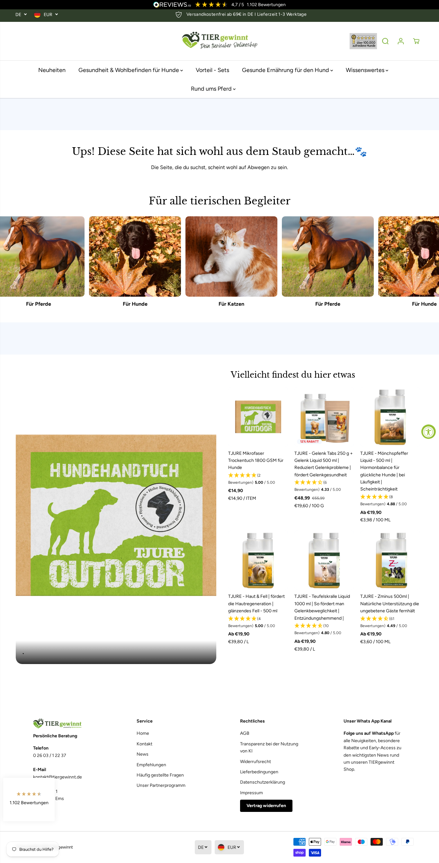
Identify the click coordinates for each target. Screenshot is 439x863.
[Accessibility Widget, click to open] (428, 431)
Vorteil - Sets (212, 70)
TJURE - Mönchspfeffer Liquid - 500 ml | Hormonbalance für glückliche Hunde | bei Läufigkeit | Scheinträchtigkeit (384, 471)
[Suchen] (385, 41)
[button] (258, 479)
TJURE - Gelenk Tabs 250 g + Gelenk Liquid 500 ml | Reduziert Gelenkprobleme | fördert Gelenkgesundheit (323, 464)
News (142, 754)
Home (143, 733)
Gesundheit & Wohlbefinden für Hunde (129, 70)
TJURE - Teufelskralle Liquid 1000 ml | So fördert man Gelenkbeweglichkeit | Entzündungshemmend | (322, 607)
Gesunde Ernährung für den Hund (286, 70)
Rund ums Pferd (212, 88)
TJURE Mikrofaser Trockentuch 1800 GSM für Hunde (255, 461)
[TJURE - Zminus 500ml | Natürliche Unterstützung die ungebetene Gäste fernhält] (390, 560)
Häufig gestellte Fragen (160, 775)
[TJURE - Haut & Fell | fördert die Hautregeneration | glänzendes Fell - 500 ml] (258, 560)
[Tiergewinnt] (219, 41)
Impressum (251, 793)
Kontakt (144, 744)
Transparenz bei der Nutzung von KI (269, 747)
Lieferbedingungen (259, 772)
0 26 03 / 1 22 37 (49, 755)
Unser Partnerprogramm (161, 785)
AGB (244, 733)
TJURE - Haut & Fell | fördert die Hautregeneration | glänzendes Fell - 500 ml (256, 604)
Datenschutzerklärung (262, 782)
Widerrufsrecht (255, 761)
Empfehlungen (151, 765)
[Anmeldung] (401, 41)
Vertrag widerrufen (266, 805)
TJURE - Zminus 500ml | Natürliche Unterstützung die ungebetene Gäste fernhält (389, 604)
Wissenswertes (366, 70)
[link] (64, 724)
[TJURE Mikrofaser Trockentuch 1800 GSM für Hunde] (258, 417)
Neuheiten (52, 70)
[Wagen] (416, 41)
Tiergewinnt (62, 847)
